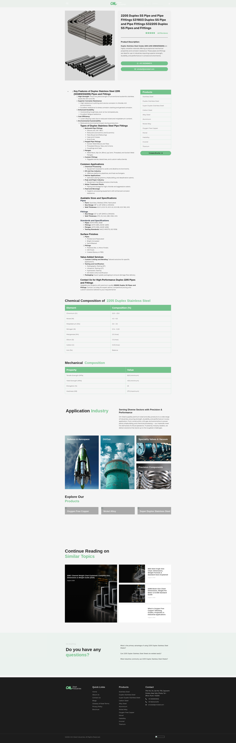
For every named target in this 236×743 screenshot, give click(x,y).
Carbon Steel (123, 701)
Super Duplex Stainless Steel (155, 511)
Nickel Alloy (109, 511)
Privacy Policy (97, 706)
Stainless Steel (124, 692)
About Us (95, 695)
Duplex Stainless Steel (127, 695)
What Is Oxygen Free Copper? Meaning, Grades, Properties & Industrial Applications (157, 612)
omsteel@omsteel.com (156, 705)
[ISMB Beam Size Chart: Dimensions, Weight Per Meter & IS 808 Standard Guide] (132, 594)
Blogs (94, 701)
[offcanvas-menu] (67, 3)
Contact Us (96, 698)
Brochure (95, 709)
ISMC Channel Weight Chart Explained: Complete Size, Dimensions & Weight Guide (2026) (88, 577)
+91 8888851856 (153, 699)
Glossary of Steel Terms (100, 703)
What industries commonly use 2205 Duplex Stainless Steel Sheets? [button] (144, 659)
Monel (121, 715)
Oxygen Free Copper (78, 511)
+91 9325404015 (153, 702)
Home (94, 692)
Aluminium (123, 706)
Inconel (121, 721)
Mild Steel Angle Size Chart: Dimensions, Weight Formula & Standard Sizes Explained (158, 572)
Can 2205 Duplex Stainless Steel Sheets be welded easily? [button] (140, 653)
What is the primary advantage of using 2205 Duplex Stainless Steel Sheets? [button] (144, 647)
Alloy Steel (123, 703)
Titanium (122, 724)
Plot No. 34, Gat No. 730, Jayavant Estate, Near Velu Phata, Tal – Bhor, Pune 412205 (157, 693)
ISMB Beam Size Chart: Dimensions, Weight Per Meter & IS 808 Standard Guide (157, 592)
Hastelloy (122, 718)
